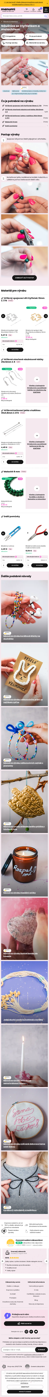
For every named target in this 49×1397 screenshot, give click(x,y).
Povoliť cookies (25, 1392)
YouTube (36, 1331)
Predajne (12, 1298)
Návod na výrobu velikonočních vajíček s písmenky (23, 764)
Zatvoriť (47, 3)
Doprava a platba (12, 1290)
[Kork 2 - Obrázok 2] (24, 197)
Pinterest (31, 1331)
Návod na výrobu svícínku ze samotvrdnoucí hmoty (17, 1082)
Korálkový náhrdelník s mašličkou (19, 1210)
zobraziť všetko (37, 1245)
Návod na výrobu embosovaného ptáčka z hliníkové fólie (24, 828)
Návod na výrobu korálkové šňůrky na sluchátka (21, 637)
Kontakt (13, 1294)
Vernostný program (36, 1286)
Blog (36, 1300)
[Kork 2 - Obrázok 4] (24, 262)
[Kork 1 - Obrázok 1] (24, 158)
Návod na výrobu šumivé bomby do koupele (20, 955)
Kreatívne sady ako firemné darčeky (13, 1303)
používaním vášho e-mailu (33, 1354)
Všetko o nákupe (13, 1286)
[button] (46, 316)
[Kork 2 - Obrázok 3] (24, 230)
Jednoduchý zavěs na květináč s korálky (23, 1019)
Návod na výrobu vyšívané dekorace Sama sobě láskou (24, 1145)
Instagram (26, 1331)
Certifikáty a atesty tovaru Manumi (36, 1295)
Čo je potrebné (35, 36)
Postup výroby (11, 43)
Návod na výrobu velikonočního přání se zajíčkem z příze (23, 701)
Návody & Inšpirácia (10, 21)
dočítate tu (24, 1383)
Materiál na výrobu (37, 43)
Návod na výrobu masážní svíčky (19, 892)
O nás (36, 1290)
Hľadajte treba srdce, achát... (13, 16)
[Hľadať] (45, 16)
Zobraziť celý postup (24, 278)
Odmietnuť (25, 1387)
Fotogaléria (10, 36)
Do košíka (15, 350)
